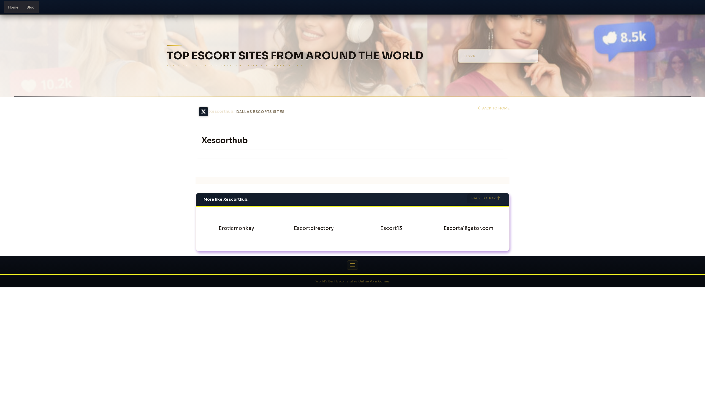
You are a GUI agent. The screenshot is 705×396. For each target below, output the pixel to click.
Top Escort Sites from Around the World (295, 56)
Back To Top (484, 198)
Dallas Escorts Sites (260, 112)
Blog (30, 7)
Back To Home (495, 108)
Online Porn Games (374, 281)
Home (13, 7)
